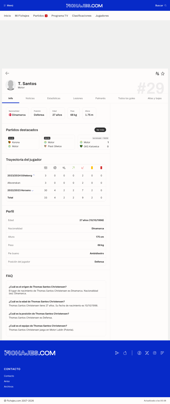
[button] (8, 5)
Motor (21, 87)
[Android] (117, 352)
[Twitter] (146, 352)
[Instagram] (154, 352)
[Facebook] (139, 352)
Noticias (30, 98)
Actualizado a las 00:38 (155, 400)
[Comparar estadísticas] (157, 74)
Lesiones (78, 98)
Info (10, 98)
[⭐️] (163, 74)
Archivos (8, 386)
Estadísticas (53, 98)
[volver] (7, 73)
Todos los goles (126, 98)
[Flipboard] (162, 352)
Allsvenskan (13, 182)
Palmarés (100, 98)
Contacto (9, 375)
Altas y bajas (155, 98)
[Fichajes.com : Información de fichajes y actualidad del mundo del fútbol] (84, 5)
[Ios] (124, 352)
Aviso (7, 381)
